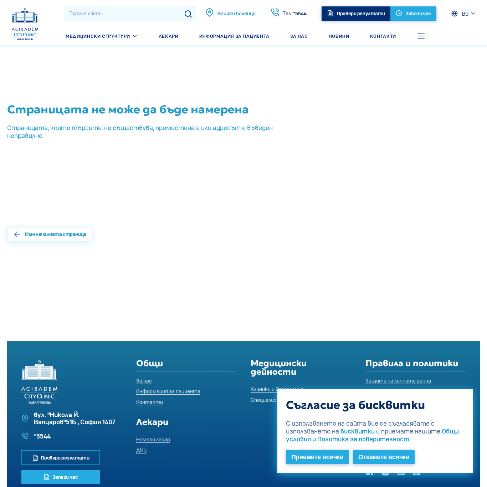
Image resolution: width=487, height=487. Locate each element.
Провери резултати (64, 458)
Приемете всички (317, 457)
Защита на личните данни (398, 381)
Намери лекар (153, 439)
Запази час (65, 477)
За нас (299, 36)
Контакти (383, 36)
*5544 (295, 13)
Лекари (169, 36)
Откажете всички (383, 457)
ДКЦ (141, 450)
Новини (339, 36)
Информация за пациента (234, 36)
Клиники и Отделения (277, 389)
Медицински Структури (99, 36)
